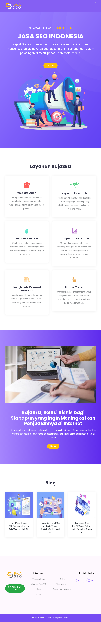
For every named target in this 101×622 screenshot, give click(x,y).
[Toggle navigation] (92, 5)
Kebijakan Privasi (61, 617)
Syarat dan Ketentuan (62, 589)
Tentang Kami (38, 579)
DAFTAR (50, 65)
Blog (39, 589)
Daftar (53, 446)
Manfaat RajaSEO (39, 584)
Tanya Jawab (62, 584)
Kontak (39, 594)
